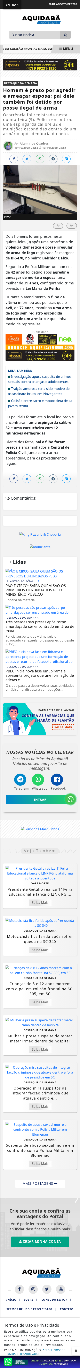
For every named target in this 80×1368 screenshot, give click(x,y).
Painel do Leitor (56, 1299)
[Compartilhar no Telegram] (53, 159)
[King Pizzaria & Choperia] (40, 534)
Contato (66, 1309)
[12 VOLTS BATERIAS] (40, 64)
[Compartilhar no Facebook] (13, 159)
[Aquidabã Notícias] (40, 19)
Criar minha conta (41, 1241)
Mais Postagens (38, 1183)
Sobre (30, 1299)
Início (13, 1299)
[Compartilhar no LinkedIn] (66, 159)
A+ (71, 225)
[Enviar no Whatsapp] (40, 159)
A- (58, 225)
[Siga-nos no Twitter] (46, 1289)
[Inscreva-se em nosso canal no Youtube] (60, 1289)
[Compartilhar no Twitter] (27, 159)
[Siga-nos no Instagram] (33, 1289)
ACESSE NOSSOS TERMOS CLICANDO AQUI (34, 1352)
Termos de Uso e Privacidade (32, 1309)
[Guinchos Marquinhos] (40, 829)
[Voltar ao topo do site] (73, 752)
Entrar (12, 5)
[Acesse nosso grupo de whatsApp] (40, 1361)
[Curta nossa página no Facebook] (19, 1289)
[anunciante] (40, 546)
